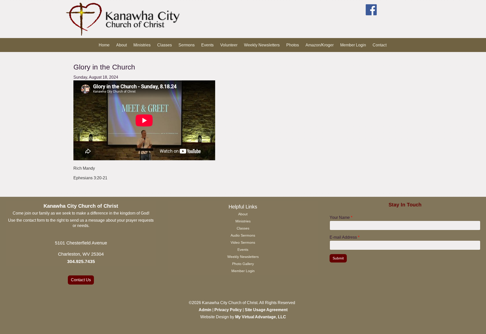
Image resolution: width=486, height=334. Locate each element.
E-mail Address (344, 237)
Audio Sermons (243, 235)
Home (104, 45)
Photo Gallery (243, 264)
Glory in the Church (104, 67)
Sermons (186, 45)
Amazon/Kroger (320, 45)
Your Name (341, 217)
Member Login (353, 45)
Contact (380, 45)
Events (207, 45)
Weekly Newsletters (262, 45)
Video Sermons (243, 242)
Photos (292, 45)
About (121, 45)
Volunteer (228, 45)
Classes (164, 45)
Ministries (142, 45)
